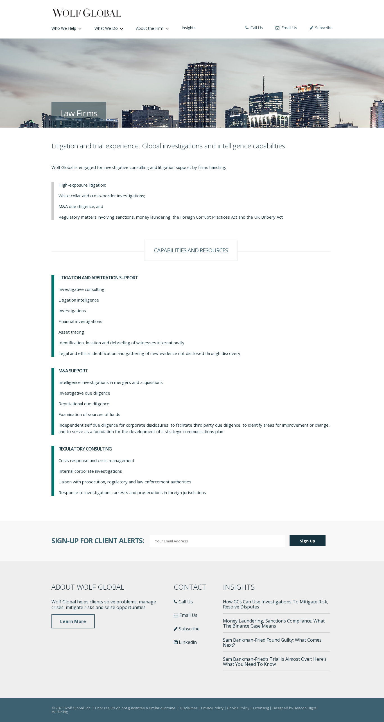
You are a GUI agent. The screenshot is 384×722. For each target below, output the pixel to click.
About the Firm (149, 28)
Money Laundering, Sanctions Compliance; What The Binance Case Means (274, 623)
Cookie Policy (238, 707)
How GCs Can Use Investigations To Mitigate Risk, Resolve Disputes (275, 604)
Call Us (256, 27)
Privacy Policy (212, 707)
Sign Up (307, 541)
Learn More (73, 621)
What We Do (106, 28)
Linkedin (187, 642)
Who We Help (63, 28)
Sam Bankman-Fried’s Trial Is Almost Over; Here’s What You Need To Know (275, 661)
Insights (189, 27)
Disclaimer (188, 707)
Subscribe (323, 27)
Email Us (288, 27)
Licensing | (262, 707)
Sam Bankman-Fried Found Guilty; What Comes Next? (272, 642)
